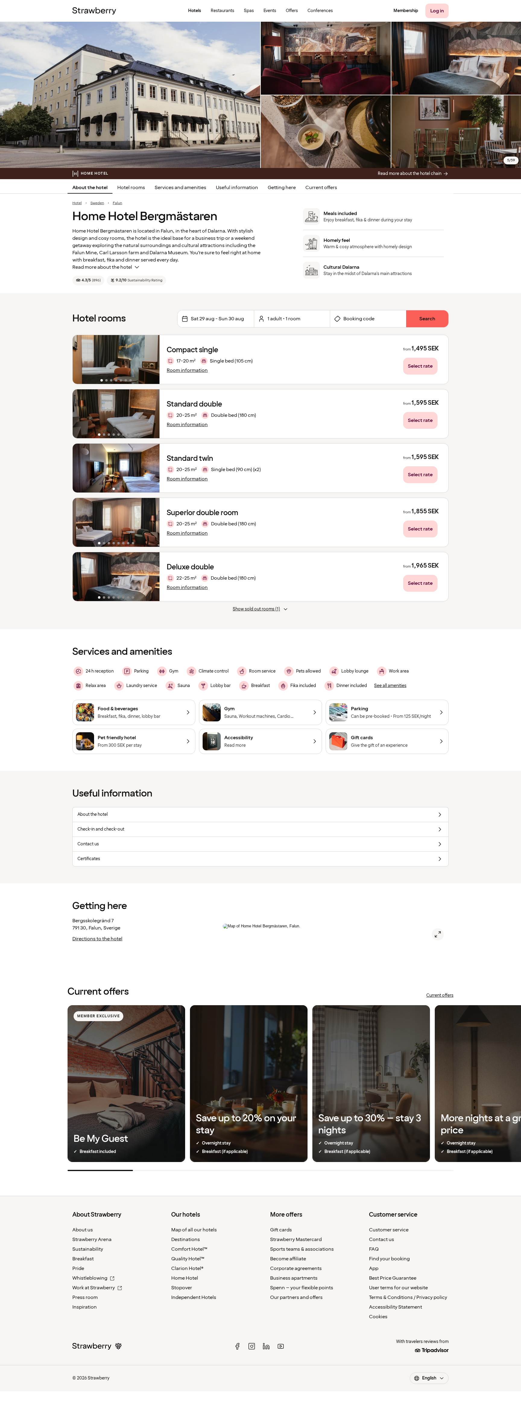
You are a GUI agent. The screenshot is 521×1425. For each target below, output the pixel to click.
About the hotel (90, 187)
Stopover (181, 1287)
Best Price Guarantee (392, 1278)
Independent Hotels (193, 1297)
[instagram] (251, 1346)
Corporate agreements (296, 1268)
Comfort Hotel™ (189, 1249)
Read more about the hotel (102, 267)
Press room (85, 1297)
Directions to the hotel (97, 939)
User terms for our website (398, 1287)
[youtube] (280, 1346)
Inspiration (84, 1307)
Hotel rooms (131, 187)
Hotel (77, 203)
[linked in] (266, 1346)
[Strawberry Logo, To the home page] (94, 10)
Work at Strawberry (93, 1287)
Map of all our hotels (194, 1230)
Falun (117, 203)
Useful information (237, 187)
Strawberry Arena (92, 1239)
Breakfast (83, 1259)
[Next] (151, 359)
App (373, 1268)
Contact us (381, 1239)
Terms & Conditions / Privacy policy (408, 1297)
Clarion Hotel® (187, 1268)
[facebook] (237, 1346)
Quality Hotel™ (187, 1259)
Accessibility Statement (395, 1307)
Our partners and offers (296, 1297)
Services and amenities (180, 187)
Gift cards (281, 1230)
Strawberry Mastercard (296, 1239)
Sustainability (87, 1249)
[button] (116, 359)
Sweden (97, 203)
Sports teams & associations (302, 1249)
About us (82, 1230)
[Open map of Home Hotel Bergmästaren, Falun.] (438, 934)
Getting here (282, 187)
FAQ (374, 1249)
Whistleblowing (89, 1278)
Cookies (378, 1316)
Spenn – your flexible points (301, 1287)
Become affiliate (288, 1259)
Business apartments (293, 1278)
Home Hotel (184, 1278)
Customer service (389, 1230)
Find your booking (389, 1259)
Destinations (185, 1239)
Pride (78, 1268)
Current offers (321, 187)
